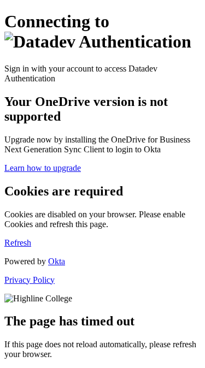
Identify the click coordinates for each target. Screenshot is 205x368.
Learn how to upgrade (42, 168)
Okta (56, 261)
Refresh (17, 242)
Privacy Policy (29, 279)
